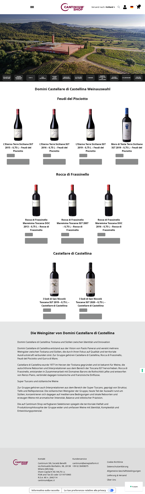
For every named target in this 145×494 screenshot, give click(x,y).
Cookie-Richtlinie (115, 462)
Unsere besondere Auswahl (18, 78)
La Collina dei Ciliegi (78, 77)
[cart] (138, 7)
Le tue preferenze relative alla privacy (85, 490)
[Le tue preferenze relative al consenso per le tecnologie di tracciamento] (142, 370)
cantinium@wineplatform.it (85, 463)
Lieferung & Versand (117, 475)
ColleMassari (126, 77)
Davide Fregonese (114, 77)
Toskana (44, 351)
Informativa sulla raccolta (45, 490)
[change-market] (103, 7)
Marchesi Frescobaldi (66, 77)
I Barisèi (90, 77)
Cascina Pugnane (138, 77)
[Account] (125, 7)
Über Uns (111, 479)
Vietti (31, 77)
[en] (131, 3)
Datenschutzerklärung (117, 466)
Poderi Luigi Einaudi (54, 78)
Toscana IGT (96, 368)
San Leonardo (43, 77)
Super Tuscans (95, 387)
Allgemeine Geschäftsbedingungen (124, 471)
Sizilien (57, 351)
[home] (72, 7)
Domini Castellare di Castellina (102, 77)
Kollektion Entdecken (6, 77)
